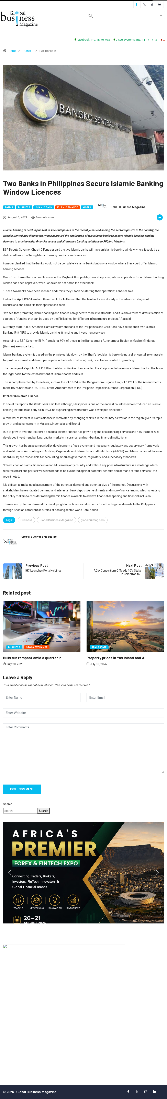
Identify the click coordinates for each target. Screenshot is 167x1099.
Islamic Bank (43, 207)
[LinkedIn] (155, 1092)
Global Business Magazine (127, 207)
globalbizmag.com (93, 520)
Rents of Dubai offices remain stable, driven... (124, 655)
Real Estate (15, 647)
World (87, 207)
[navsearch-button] (91, 16)
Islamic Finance (67, 207)
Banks (28, 50)
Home (12, 50)
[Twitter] (137, 1092)
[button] (83, 872)
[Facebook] (128, 1092)
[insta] (146, 1092)
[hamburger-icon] (160, 15)
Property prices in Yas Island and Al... (34, 658)
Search (7, 804)
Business (24, 207)
